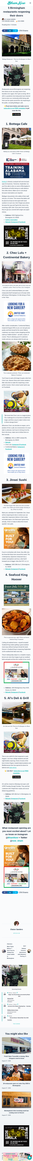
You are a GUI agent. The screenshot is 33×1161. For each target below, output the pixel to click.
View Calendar (16, 1023)
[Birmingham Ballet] (16, 1156)
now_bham (17, 841)
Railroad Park (10, 998)
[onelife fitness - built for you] (16, 538)
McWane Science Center (12, 1010)
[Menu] (30, 3)
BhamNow (13, 837)
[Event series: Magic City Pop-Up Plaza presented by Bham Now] (17, 992)
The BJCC (9, 1019)
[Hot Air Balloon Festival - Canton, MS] (16, 401)
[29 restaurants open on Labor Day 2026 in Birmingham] (16, 1072)
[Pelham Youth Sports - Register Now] (16, 75)
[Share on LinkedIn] (10, 30)
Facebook (22, 222)
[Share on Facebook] (4, 30)
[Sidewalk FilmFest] (16, 236)
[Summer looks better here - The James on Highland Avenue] (16, 595)
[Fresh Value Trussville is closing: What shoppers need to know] (16, 1045)
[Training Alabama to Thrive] (16, 167)
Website (7, 222)
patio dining (12, 767)
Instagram (15, 222)
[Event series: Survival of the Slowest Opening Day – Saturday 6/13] (17, 1004)
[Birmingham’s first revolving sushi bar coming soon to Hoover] (16, 1100)
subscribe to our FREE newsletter (14, 108)
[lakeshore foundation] (16, 672)
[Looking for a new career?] (16, 311)
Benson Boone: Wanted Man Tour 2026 (19, 1017)
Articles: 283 (16, 933)
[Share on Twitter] (15, 30)
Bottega (4, 181)
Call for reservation (11, 220)
